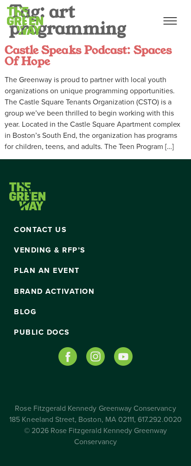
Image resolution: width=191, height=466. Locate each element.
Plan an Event (47, 270)
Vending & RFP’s (50, 250)
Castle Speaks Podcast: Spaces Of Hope (88, 55)
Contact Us (40, 229)
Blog (25, 312)
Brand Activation (54, 291)
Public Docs (42, 332)
